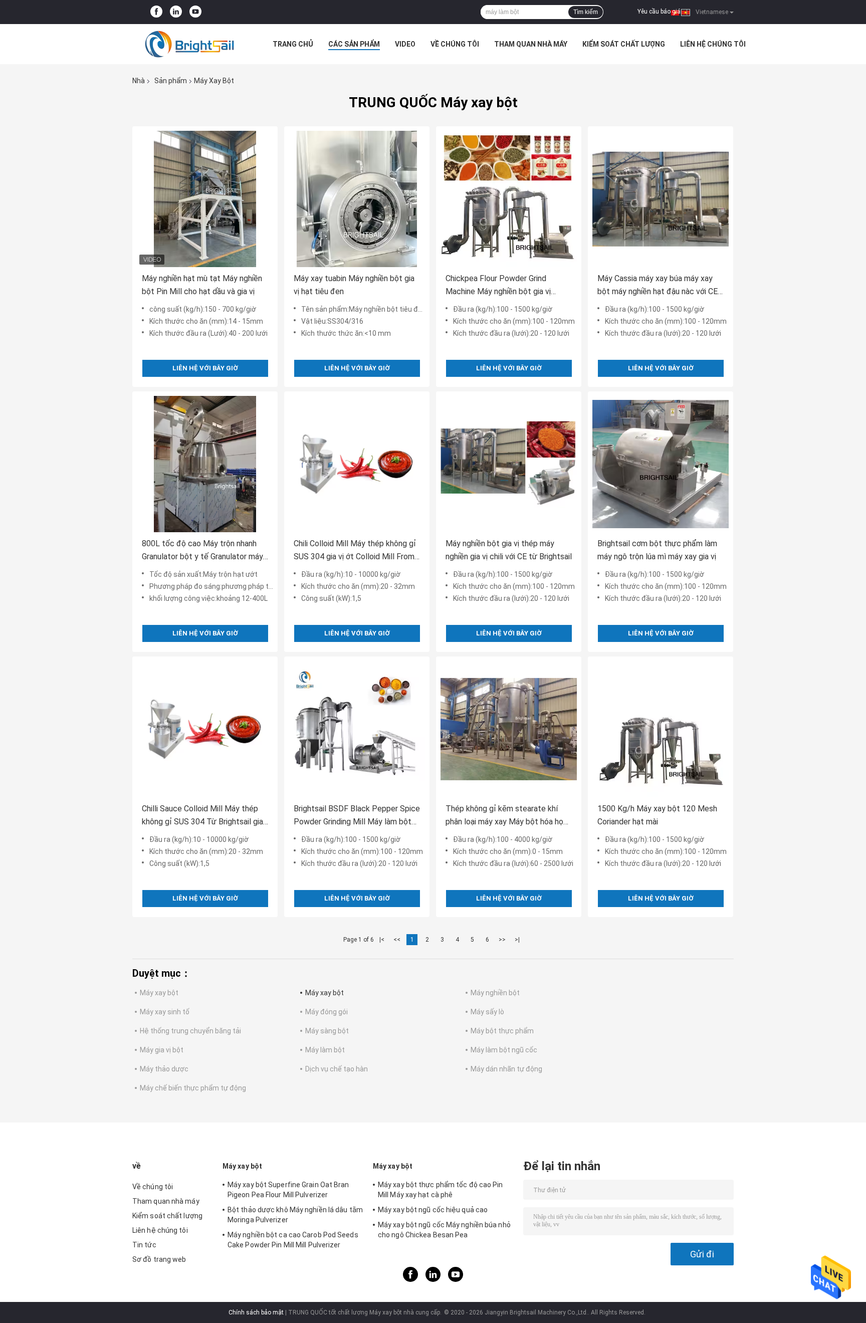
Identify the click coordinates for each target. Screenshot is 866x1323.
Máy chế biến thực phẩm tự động (193, 1088)
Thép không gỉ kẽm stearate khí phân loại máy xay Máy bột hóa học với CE (507, 816)
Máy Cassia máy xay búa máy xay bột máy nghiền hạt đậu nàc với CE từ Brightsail (657, 286)
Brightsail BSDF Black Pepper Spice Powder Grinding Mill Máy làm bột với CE (357, 816)
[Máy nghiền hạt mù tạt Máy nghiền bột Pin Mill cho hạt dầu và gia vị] (205, 199)
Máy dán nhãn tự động (506, 1069)
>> (502, 939)
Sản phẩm (170, 81)
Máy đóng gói (326, 1012)
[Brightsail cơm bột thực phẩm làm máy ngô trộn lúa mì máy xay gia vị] (660, 464)
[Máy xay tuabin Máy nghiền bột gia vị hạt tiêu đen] (357, 199)
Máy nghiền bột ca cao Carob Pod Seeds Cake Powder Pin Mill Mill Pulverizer (293, 1240)
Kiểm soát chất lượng (623, 44)
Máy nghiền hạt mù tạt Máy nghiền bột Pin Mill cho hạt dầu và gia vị (202, 285)
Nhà (138, 81)
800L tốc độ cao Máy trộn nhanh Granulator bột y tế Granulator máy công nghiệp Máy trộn (202, 551)
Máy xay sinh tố (164, 1012)
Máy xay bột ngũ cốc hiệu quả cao (433, 1210)
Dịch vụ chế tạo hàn (336, 1069)
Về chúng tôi (454, 44)
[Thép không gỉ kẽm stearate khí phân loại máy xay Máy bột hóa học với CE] (509, 729)
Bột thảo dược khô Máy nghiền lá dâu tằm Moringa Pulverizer (295, 1215)
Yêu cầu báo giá (659, 11)
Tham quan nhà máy (530, 44)
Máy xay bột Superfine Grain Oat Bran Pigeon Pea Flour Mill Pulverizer (288, 1190)
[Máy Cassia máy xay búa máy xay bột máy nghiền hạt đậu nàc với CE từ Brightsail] (660, 199)
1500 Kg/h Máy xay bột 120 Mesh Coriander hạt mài (657, 815)
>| (517, 939)
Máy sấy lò (487, 1012)
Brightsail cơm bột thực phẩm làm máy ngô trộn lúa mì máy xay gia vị (657, 550)
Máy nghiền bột (495, 993)
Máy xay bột (159, 993)
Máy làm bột (325, 1050)
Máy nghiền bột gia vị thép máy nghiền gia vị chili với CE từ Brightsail (509, 550)
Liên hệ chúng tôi (713, 44)
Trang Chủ (293, 44)
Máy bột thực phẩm (502, 1031)
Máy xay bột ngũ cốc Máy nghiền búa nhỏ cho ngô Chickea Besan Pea (444, 1230)
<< (396, 939)
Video (405, 44)
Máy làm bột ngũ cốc (504, 1050)
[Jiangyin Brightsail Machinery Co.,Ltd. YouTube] (195, 12)
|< (381, 939)
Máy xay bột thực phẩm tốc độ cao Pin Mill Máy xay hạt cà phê (440, 1190)
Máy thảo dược (164, 1069)
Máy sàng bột (327, 1031)
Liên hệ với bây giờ (205, 368)
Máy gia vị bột (161, 1050)
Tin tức (144, 1245)
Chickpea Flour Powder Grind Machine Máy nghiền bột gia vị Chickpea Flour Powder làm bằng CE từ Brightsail (509, 286)
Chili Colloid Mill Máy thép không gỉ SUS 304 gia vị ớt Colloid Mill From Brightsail (355, 551)
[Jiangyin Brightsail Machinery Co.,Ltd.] (187, 44)
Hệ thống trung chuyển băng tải (190, 1031)
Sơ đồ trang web (159, 1259)
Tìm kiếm (585, 12)
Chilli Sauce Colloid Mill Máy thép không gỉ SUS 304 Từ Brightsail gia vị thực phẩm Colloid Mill (202, 816)
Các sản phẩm (354, 44)
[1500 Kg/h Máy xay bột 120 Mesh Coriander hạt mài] (660, 729)
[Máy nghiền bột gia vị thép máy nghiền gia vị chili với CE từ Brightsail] (509, 464)
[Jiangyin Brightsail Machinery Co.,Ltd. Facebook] (156, 12)
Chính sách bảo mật (256, 1312)
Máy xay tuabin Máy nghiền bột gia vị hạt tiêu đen (354, 285)
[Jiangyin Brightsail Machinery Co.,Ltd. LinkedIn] (176, 12)
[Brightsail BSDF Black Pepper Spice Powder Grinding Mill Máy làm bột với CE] (357, 729)
